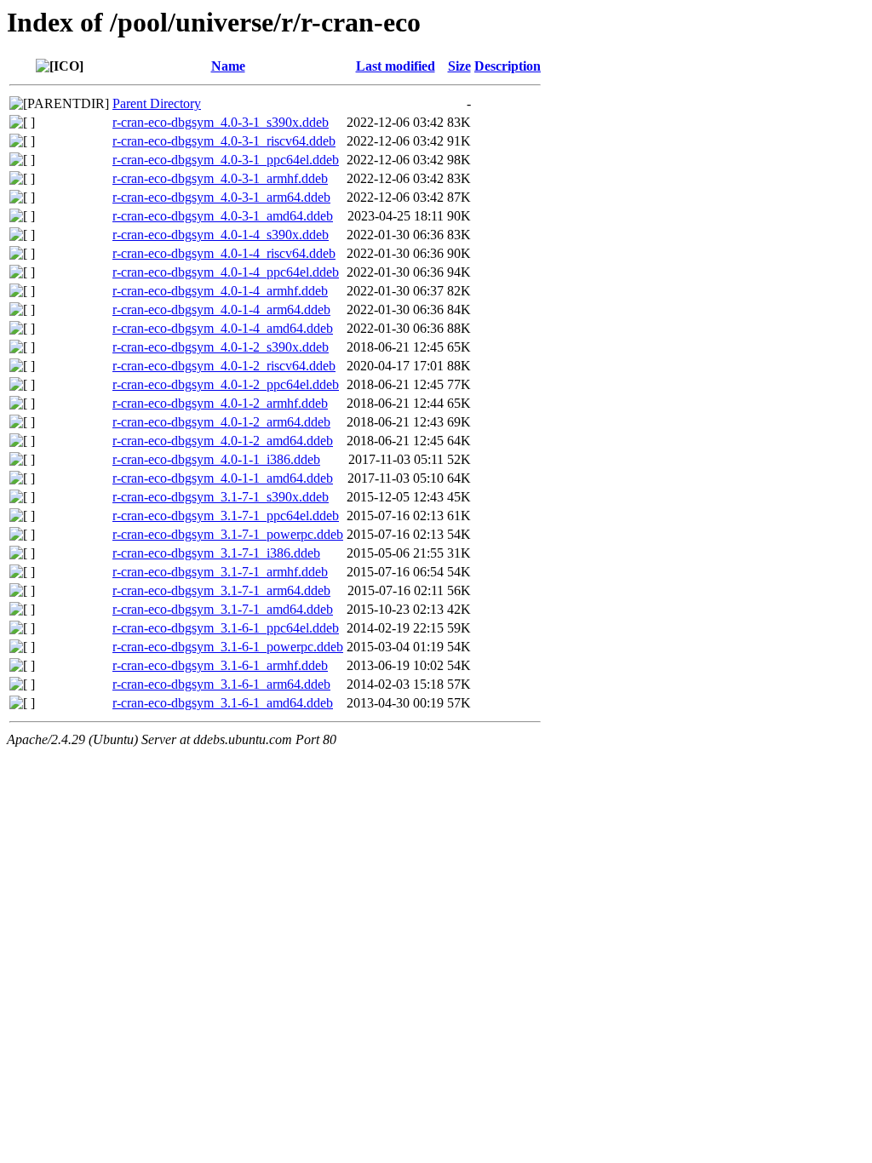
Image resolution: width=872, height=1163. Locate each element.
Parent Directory (156, 103)
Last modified (395, 66)
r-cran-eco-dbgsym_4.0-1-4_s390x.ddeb (220, 234)
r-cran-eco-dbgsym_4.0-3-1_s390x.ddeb (220, 122)
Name (228, 66)
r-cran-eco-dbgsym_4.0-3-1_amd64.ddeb (222, 216)
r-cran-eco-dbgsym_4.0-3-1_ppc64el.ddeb (225, 159)
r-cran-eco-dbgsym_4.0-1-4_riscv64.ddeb (224, 253)
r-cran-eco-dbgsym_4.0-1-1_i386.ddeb (216, 459)
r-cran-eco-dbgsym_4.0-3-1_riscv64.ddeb (224, 141)
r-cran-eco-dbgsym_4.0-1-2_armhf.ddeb (220, 403)
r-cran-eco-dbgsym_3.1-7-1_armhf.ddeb (220, 571)
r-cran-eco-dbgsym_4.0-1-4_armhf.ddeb (220, 291)
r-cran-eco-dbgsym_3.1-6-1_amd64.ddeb (222, 703)
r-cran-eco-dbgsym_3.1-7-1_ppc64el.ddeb (225, 515)
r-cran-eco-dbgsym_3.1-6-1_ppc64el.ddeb (225, 628)
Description (507, 66)
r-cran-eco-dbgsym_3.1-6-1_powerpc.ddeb (227, 646)
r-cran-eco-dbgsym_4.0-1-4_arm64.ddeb (221, 309)
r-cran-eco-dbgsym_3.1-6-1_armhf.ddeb (220, 665)
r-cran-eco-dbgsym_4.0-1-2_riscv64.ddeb (224, 365)
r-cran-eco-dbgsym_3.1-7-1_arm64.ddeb (221, 590)
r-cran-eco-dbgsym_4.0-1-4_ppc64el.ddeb (225, 272)
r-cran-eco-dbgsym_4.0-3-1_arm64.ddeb (221, 197)
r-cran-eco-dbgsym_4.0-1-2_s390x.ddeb (220, 347)
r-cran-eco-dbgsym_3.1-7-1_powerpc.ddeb (227, 534)
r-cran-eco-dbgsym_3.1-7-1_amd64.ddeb (222, 609)
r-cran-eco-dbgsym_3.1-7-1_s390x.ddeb (220, 497)
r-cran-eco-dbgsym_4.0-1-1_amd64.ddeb (222, 478)
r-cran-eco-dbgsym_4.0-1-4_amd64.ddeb (222, 328)
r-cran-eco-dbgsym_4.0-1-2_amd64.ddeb (222, 440)
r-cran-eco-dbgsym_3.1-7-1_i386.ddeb (216, 553)
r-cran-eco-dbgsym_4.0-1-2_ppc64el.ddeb (225, 384)
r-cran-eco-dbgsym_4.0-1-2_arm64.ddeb (221, 422)
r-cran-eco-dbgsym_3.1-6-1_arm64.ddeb (221, 684)
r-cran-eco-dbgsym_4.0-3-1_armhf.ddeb (220, 178)
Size (459, 66)
